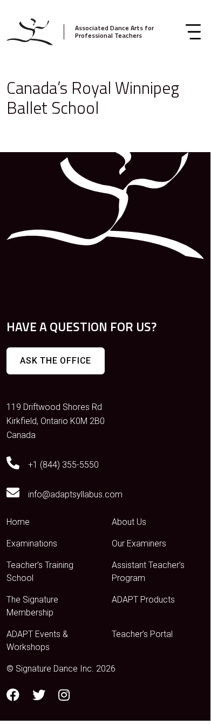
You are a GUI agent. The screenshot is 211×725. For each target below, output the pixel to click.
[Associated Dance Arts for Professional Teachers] (29, 31)
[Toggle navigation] (193, 32)
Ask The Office (55, 360)
